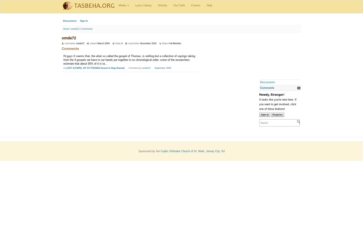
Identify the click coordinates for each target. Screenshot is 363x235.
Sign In (84, 21)
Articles (162, 5)
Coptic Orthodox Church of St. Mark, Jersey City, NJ (193, 151)
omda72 (146, 68)
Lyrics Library (143, 5)
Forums (195, 5)
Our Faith (179, 5)
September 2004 (162, 68)
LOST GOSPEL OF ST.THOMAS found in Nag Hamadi (95, 68)
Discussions (70, 21)
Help (209, 5)
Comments (267, 87)
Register (277, 114)
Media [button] (123, 5)
